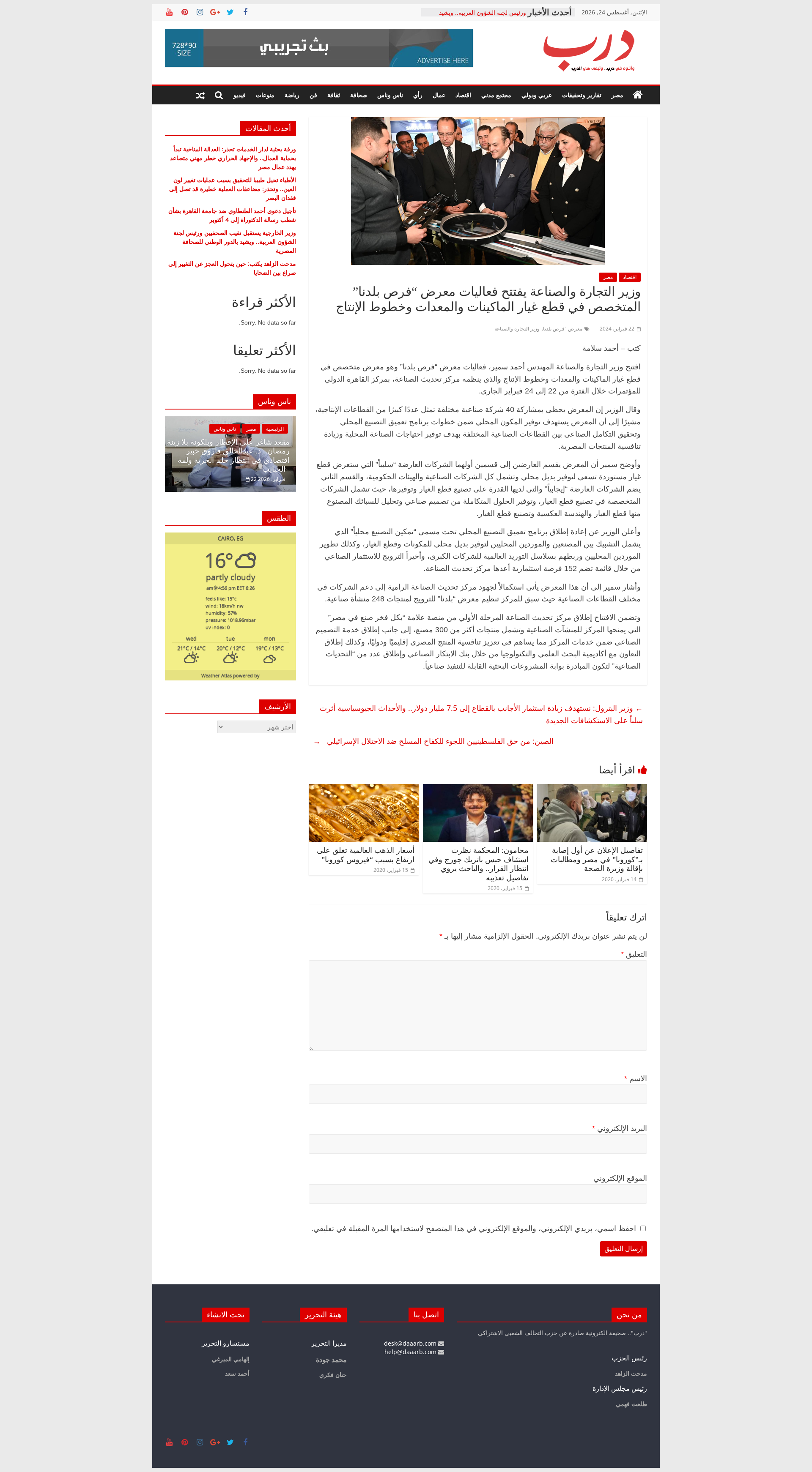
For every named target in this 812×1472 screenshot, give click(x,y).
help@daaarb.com (411, 1352)
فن (313, 95)
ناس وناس (390, 95)
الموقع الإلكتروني (620, 1178)
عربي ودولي (536, 95)
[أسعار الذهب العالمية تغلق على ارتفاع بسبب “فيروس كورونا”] (364, 789)
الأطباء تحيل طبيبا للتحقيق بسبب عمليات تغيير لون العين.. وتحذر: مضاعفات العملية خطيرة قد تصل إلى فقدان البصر (232, 189)
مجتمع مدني (496, 95)
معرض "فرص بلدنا (562, 328)
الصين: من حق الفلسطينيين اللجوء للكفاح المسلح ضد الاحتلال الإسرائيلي (433, 741)
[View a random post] (200, 95)
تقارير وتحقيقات (581, 95)
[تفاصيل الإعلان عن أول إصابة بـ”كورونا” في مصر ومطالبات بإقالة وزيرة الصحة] (592, 789)
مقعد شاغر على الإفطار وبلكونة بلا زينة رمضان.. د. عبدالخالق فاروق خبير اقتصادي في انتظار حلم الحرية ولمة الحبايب (228, 456)
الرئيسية (275, 428)
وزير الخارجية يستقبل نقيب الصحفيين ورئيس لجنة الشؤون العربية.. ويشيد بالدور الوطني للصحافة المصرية (234, 241)
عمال (439, 95)
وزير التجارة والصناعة (517, 328)
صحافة (358, 95)
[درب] (637, 95)
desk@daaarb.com (411, 1343)
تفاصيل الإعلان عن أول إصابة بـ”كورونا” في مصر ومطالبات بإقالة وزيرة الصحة (597, 859)
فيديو (239, 95)
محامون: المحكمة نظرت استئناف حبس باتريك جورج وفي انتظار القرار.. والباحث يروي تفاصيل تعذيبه (478, 864)
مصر (617, 95)
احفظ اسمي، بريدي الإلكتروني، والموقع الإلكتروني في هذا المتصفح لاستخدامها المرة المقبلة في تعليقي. (473, 1228)
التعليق (634, 954)
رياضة (292, 95)
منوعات (265, 95)
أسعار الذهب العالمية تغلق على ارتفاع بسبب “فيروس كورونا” (365, 855)
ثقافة (333, 95)
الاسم (635, 1078)
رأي (417, 95)
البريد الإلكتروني (619, 1128)
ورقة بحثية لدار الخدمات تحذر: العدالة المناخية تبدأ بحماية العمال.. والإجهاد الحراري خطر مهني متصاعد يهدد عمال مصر (233, 158)
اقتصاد (463, 95)
